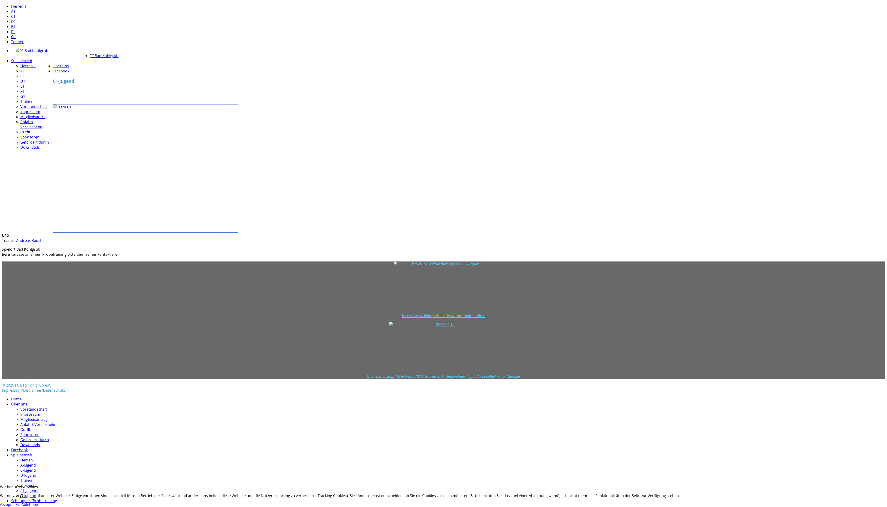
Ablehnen (29, 504)
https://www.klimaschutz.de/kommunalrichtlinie (443, 315)
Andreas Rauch (29, 240)
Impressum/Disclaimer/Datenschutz (33, 390)
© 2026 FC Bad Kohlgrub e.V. (26, 385)
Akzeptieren (10, 504)
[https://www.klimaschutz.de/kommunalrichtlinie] (443, 287)
